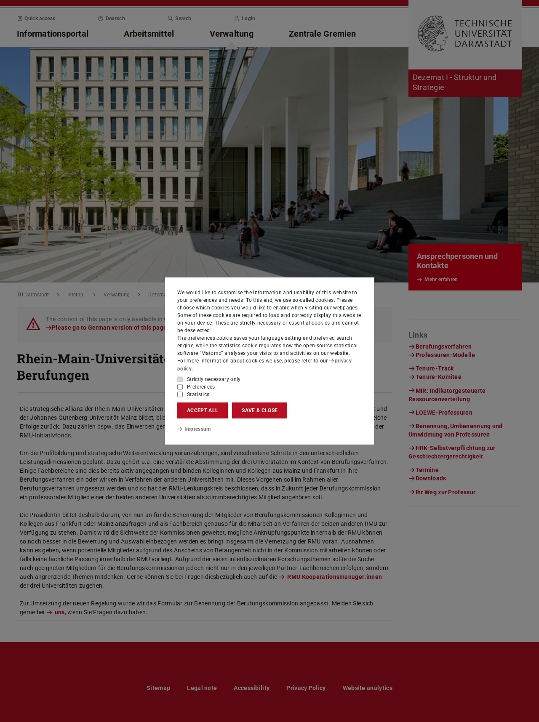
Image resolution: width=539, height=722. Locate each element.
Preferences (201, 387)
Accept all (202, 410)
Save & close (260, 410)
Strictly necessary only (214, 379)
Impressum (197, 429)
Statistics (198, 394)
